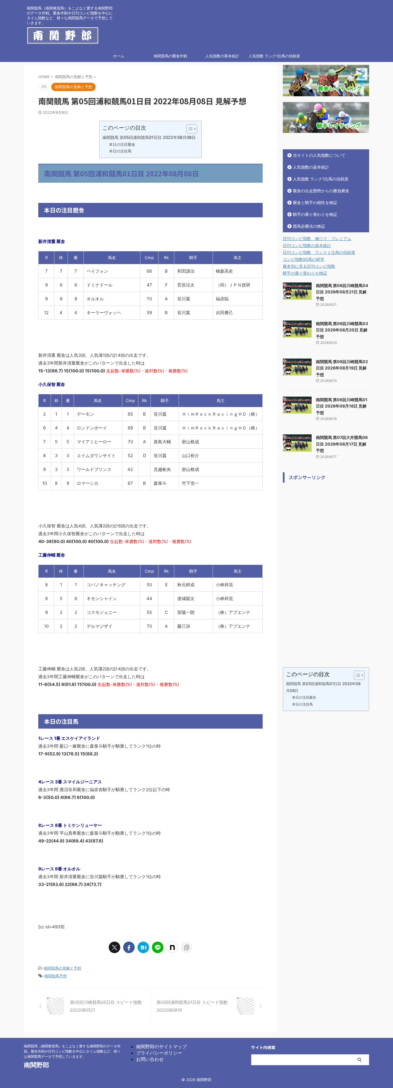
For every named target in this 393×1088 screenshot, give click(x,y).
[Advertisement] (326, 572)
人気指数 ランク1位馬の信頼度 (274, 56)
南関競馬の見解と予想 (62, 968)
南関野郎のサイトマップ (161, 1046)
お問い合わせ (150, 1059)
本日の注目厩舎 (122, 144)
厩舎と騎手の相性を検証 (315, 202)
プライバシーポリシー (159, 1053)
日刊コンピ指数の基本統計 (307, 245)
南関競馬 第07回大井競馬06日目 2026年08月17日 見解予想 (342, 444)
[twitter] (114, 947)
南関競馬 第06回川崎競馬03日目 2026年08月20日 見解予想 (342, 330)
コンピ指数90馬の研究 (303, 259)
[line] (157, 947)
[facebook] (129, 947)
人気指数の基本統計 (222, 56)
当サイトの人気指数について (319, 155)
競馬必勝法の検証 (309, 226)
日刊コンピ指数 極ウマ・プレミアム (317, 238)
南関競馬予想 (55, 976)
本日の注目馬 (120, 151)
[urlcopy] (186, 947)
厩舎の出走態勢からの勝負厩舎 (321, 190)
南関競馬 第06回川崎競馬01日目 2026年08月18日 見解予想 (341, 406)
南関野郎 (36, 1065)
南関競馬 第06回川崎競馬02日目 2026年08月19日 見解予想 (342, 368)
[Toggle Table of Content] (189, 129)
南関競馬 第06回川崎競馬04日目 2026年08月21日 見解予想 (342, 292)
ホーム (118, 56)
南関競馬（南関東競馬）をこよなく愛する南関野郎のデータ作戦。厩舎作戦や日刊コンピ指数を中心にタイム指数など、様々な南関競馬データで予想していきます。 (72, 1051)
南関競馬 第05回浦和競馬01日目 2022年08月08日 (149, 137)
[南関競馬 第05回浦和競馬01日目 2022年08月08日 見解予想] (143, 947)
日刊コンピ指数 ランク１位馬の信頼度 (319, 252)
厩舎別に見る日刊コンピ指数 (309, 266)
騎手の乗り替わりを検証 (315, 214)
